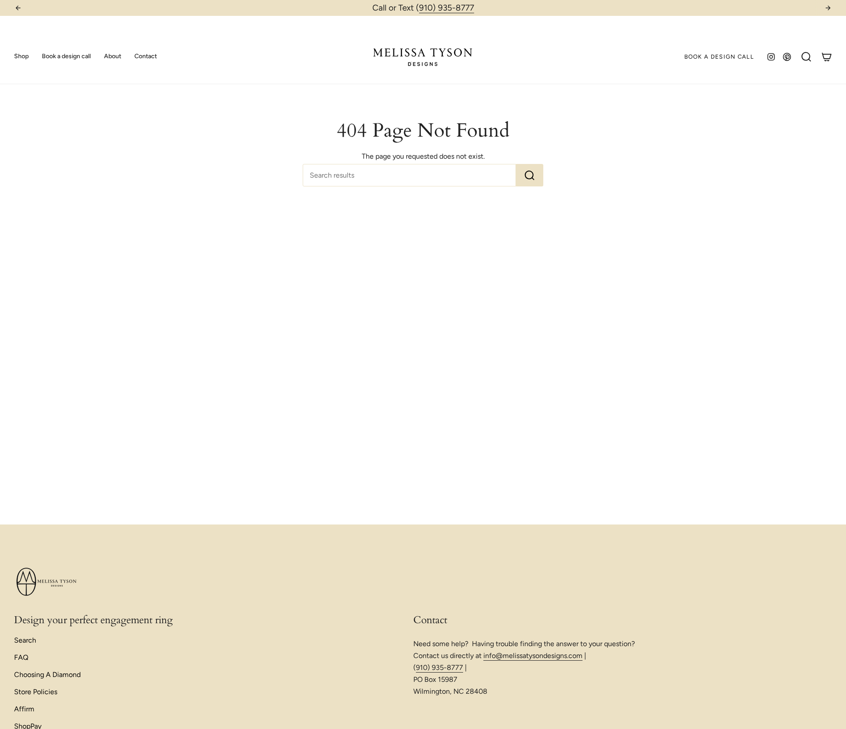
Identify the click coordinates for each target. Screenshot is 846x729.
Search (25, 640)
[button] (21, 57)
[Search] (529, 175)
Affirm (24, 709)
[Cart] (826, 56)
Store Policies (35, 692)
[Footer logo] (47, 582)
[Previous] (18, 8)
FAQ (21, 657)
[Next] (828, 8)
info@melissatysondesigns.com (533, 655)
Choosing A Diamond (47, 674)
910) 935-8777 (446, 8)
